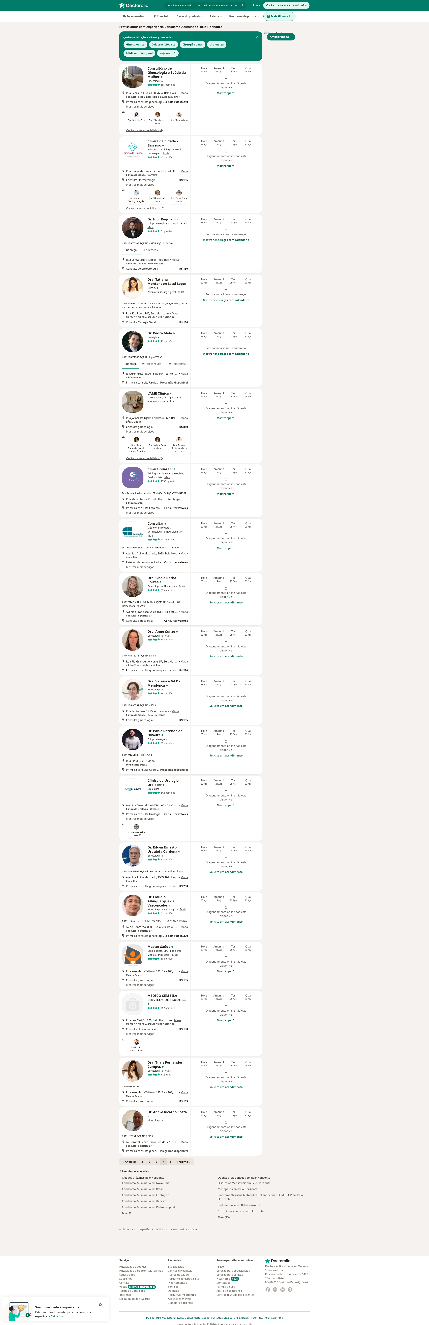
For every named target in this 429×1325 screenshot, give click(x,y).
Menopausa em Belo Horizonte (237, 1189)
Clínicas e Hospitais (180, 1270)
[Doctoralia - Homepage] (140, 5)
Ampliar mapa (279, 37)
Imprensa (125, 1295)
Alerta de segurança (229, 1291)
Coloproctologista (163, 44)
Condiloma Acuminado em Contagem (145, 1195)
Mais (166, 153)
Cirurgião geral (192, 44)
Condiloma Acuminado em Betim (143, 1189)
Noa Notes (227, 1279)
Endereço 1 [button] (132, 250)
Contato (124, 1283)
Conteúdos (223, 1283)
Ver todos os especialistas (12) (145, 208)
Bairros (215, 16)
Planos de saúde (178, 1274)
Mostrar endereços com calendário (226, 240)
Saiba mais (58, 1316)
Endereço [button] (131, 364)
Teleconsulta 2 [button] (181, 364)
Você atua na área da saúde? (285, 5)
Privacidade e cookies (133, 1266)
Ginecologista (135, 44)
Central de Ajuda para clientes (235, 1295)
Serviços (173, 1287)
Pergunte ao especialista (183, 1279)
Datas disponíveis (188, 16)
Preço (220, 1266)
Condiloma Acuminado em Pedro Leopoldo (149, 1207)
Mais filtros (280, 16)
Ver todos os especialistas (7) (144, 458)
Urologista (217, 44)
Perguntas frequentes (182, 1295)
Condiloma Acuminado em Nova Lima (145, 1183)
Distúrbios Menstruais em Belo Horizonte (244, 1183)
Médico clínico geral (139, 53)
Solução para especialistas (233, 1270)
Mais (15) (224, 1217)
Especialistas (176, 1266)
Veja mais (166, 53)
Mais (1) (127, 1213)
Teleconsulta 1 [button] (154, 364)
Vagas (137, 1287)
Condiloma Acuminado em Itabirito (144, 1201)
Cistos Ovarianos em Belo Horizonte (241, 1211)
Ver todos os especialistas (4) (144, 130)
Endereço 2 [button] (151, 250)
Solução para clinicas (230, 1274)
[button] (256, 37)
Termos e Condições (132, 1291)
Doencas (173, 1291)
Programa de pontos (243, 16)
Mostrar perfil (226, 93)
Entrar (257, 5)
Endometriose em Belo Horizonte (239, 1205)
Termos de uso (226, 1287)
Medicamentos (177, 1283)
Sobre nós (125, 1279)
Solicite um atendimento (226, 602)
